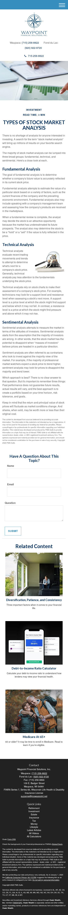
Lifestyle (34, 826)
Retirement (34, 808)
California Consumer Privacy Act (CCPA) (21, 877)
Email (10, 484)
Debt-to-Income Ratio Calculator (34, 668)
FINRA (15, 902)
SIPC (20, 902)
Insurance (34, 817)
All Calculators (34, 836)
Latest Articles (34, 830)
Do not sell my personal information (45, 880)
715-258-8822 (36, 56)
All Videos (34, 833)
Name (10, 466)
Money (34, 823)
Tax (34, 820)
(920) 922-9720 (33, 48)
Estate (34, 814)
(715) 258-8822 (30, 42)
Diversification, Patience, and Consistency (34, 600)
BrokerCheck (57, 844)
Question (10, 503)
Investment (34, 811)
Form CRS (11, 839)
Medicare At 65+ (34, 737)
